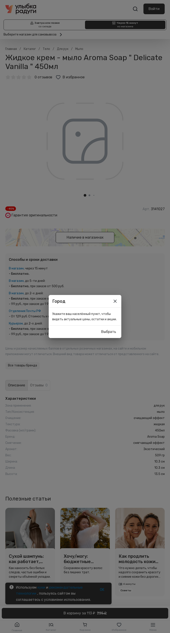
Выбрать (108, 332)
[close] (115, 301)
